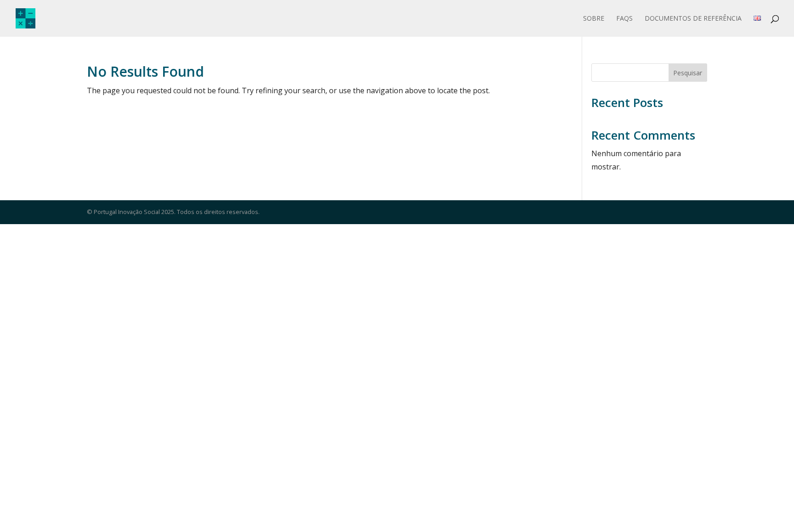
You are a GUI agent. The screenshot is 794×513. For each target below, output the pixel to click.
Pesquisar (687, 72)
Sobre (593, 19)
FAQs (624, 19)
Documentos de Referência (693, 19)
